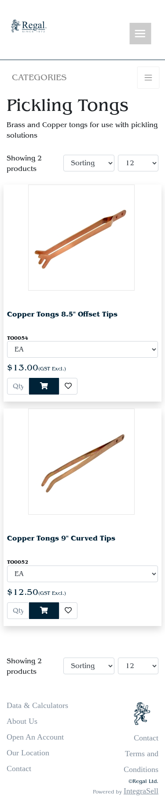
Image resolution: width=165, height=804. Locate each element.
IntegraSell (141, 790)
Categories (39, 77)
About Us (22, 721)
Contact (19, 768)
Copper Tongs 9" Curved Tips (61, 538)
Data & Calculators (37, 705)
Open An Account (35, 737)
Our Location (28, 752)
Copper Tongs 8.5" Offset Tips (62, 314)
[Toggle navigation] (140, 34)
